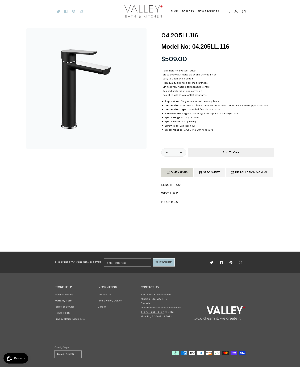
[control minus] (165, 152)
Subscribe (163, 262)
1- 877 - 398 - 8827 (152, 311)
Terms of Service (65, 306)
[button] (228, 11)
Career (102, 306)
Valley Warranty (64, 294)
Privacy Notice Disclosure (70, 318)
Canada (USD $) (65, 354)
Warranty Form (63, 300)
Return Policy (62, 312)
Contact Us (104, 294)
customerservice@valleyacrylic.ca (161, 307)
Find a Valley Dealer (110, 300)
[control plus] (182, 152)
